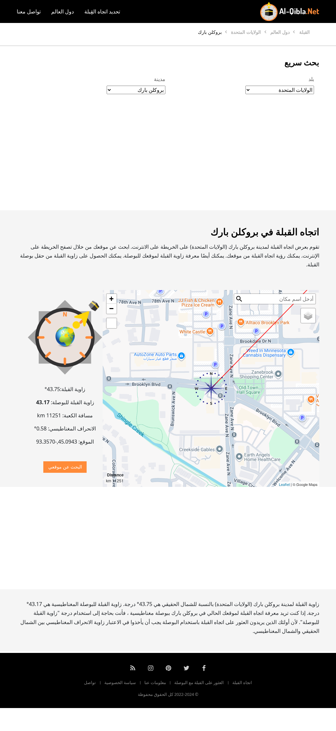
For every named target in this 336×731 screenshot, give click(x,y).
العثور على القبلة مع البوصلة (199, 682)
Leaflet (284, 484)
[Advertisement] (168, 159)
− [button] (111, 308)
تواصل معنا (29, 11)
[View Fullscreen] (111, 323)
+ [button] (111, 299)
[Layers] (308, 315)
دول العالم (62, 11)
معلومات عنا (155, 682)
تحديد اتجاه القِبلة (102, 11)
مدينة (159, 79)
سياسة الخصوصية (120, 682)
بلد (311, 79)
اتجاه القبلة (242, 682)
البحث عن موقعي (65, 467)
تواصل (90, 682)
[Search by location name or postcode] (239, 299)
